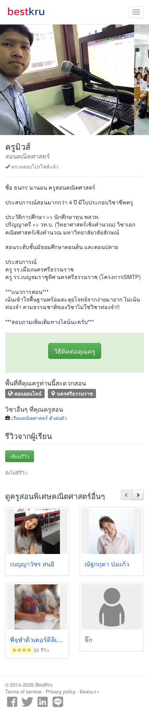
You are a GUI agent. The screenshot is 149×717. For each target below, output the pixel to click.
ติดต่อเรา (89, 691)
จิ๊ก (88, 639)
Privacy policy (61, 691)
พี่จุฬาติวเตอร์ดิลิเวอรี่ (39, 639)
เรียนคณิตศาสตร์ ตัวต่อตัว (39, 417)
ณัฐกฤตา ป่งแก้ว (107, 563)
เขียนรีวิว (19, 456)
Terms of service (23, 691)
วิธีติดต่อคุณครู (74, 350)
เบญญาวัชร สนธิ (32, 563)
